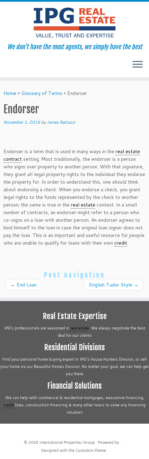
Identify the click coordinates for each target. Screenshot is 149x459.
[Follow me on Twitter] (13, 66)
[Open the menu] (137, 65)
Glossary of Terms (41, 93)
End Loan (23, 284)
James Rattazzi (61, 122)
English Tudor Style (114, 284)
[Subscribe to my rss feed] (7, 66)
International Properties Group (67, 442)
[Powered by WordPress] (122, 441)
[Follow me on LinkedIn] (31, 66)
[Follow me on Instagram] (25, 66)
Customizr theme (91, 450)
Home (9, 93)
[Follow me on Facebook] (19, 66)
